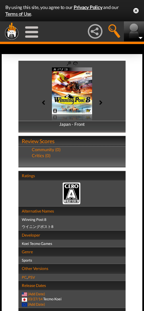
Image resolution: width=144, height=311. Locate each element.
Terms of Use (18, 14)
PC (24, 277)
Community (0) (46, 149)
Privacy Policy (88, 7)
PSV (31, 277)
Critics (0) (41, 155)
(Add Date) (36, 294)
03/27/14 (35, 299)
